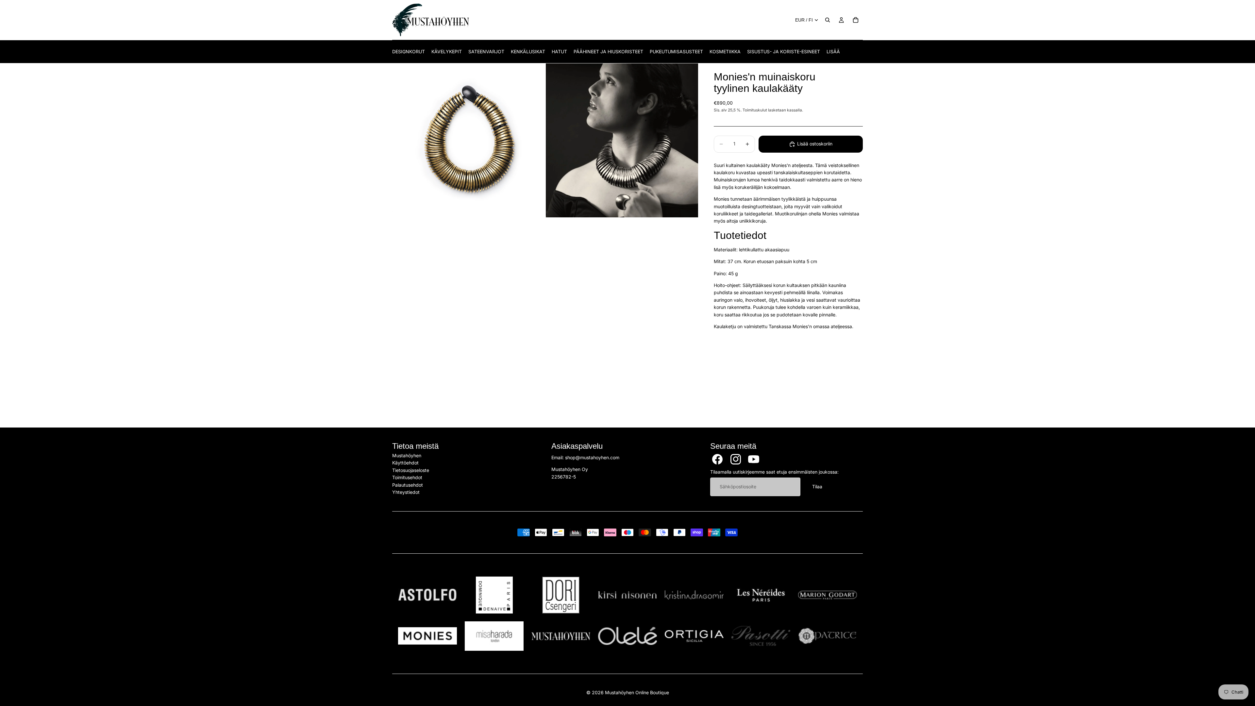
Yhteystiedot (406, 492)
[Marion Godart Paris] (827, 595)
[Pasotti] (760, 636)
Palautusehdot (407, 484)
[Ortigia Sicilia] (694, 636)
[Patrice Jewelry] (827, 636)
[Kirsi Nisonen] (627, 595)
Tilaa (817, 486)
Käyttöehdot (405, 462)
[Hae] (827, 20)
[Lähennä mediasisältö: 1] (468, 140)
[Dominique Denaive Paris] (494, 595)
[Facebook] (717, 459)
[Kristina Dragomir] (694, 595)
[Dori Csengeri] (560, 595)
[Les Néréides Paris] (760, 595)
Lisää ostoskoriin (814, 143)
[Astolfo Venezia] (427, 595)
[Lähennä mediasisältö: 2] (622, 140)
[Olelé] (627, 636)
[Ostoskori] (855, 20)
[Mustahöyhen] (560, 635)
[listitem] (833, 51)
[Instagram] (735, 459)
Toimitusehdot (407, 477)
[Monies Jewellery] (427, 636)
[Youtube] (753, 459)
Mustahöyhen (406, 455)
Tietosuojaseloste (410, 470)
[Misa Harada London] (494, 636)
